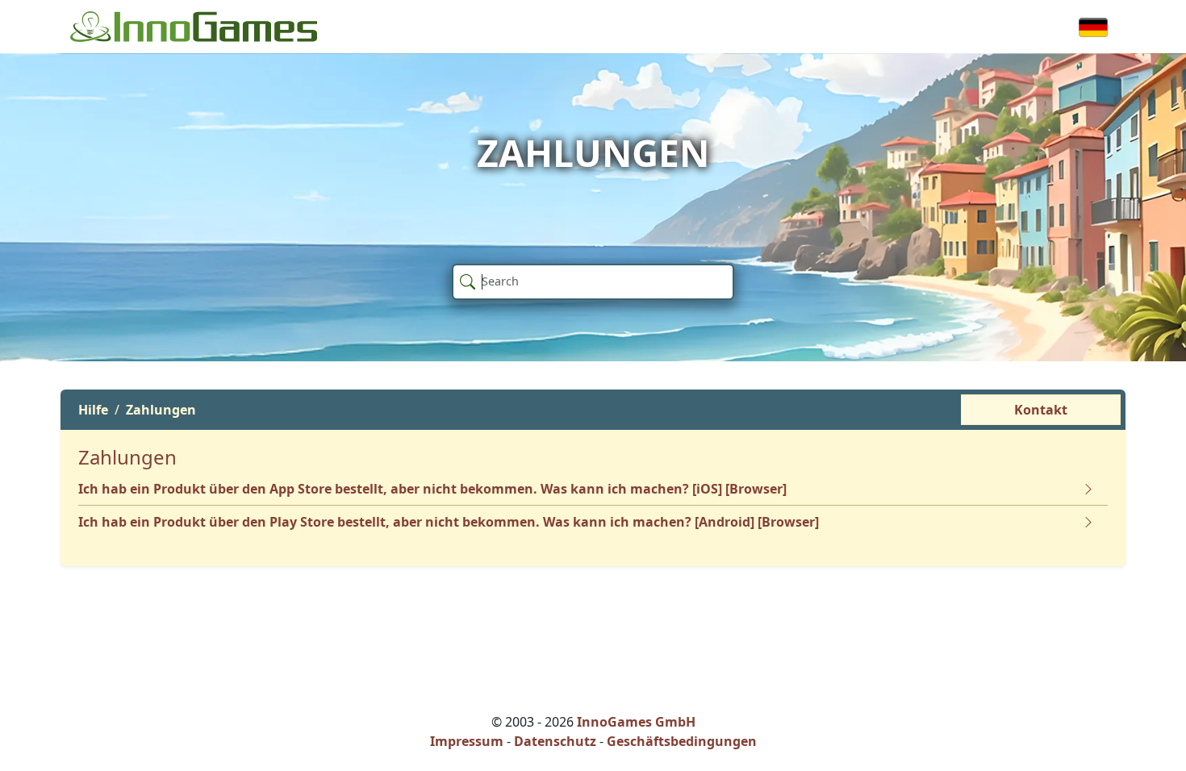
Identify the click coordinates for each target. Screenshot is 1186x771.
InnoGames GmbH (636, 722)
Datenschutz (555, 741)
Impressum (466, 741)
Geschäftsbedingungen (682, 741)
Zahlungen (161, 410)
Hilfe (93, 410)
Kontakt (1040, 410)
